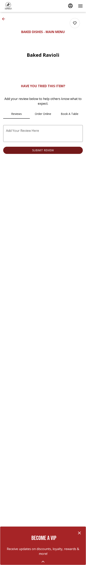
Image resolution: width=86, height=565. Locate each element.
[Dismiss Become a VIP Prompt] (79, 533)
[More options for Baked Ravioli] (75, 23)
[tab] (16, 114)
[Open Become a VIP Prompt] (43, 561)
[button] (5, 19)
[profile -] (70, 5)
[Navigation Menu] (80, 6)
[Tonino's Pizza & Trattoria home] (21, 6)
